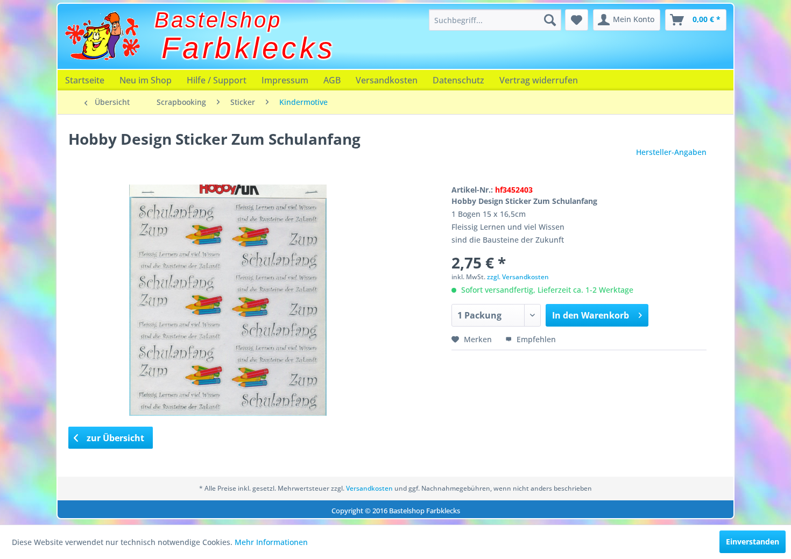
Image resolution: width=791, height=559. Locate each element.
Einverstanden (752, 541)
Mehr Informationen (271, 542)
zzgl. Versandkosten (518, 276)
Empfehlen (535, 339)
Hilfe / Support (216, 80)
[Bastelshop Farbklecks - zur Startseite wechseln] (102, 36)
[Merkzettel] (576, 20)
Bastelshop (218, 20)
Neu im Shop (145, 80)
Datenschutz (458, 80)
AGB (332, 80)
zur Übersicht (114, 438)
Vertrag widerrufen (538, 80)
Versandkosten (387, 80)
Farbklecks (248, 48)
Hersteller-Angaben (671, 152)
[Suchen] (550, 20)
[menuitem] (495, 20)
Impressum (285, 80)
